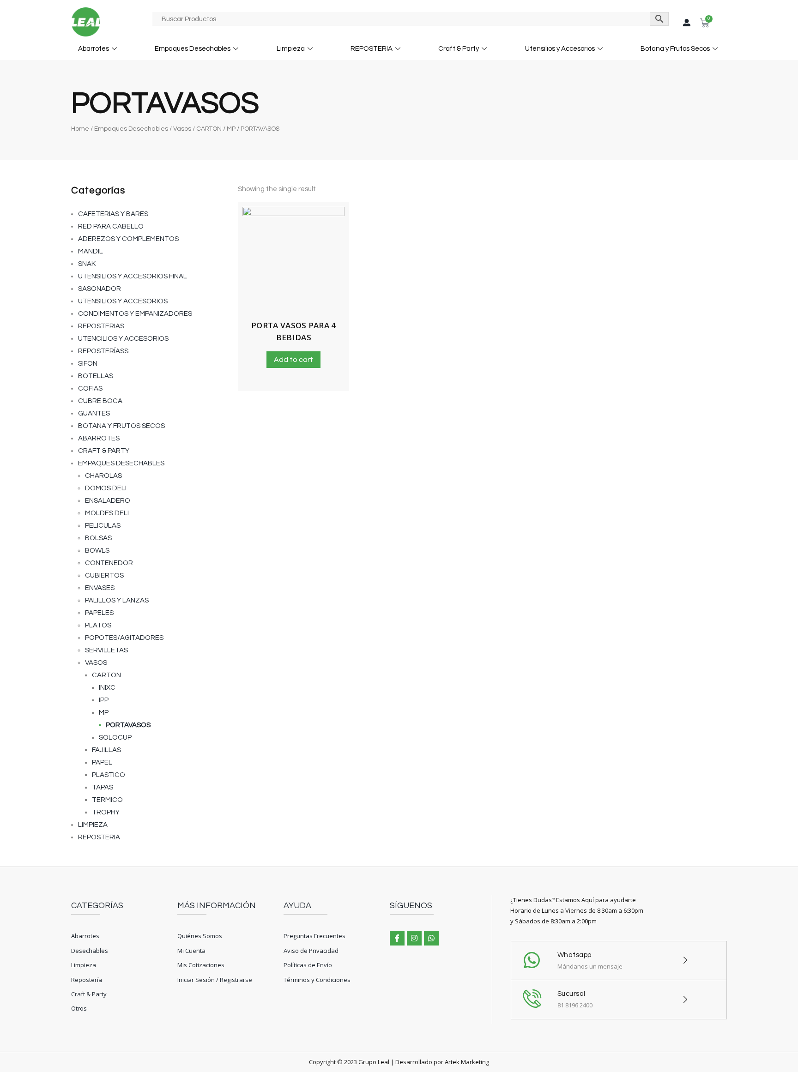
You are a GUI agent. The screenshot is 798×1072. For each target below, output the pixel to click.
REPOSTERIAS (101, 326)
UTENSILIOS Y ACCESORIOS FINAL (132, 276)
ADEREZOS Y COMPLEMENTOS (128, 238)
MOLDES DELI (107, 513)
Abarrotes (93, 48)
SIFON (87, 363)
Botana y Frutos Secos (675, 48)
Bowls (97, 550)
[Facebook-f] (397, 938)
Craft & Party (458, 48)
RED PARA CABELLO (111, 226)
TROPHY (106, 812)
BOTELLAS (95, 376)
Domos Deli (106, 488)
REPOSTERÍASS (103, 351)
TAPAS (102, 787)
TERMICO (107, 799)
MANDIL (90, 251)
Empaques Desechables (192, 48)
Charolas (103, 475)
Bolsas (98, 538)
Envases (100, 587)
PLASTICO (108, 774)
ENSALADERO (107, 500)
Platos (98, 625)
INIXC (107, 687)
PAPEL (102, 762)
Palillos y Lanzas (117, 600)
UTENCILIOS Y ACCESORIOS (123, 338)
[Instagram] (414, 938)
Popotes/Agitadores (124, 637)
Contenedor (109, 563)
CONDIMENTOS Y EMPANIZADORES (135, 313)
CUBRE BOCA (100, 400)
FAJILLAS (106, 750)
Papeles (99, 612)
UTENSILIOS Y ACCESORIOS (123, 301)
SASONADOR (99, 288)
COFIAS (90, 388)
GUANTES (94, 413)
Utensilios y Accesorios (560, 48)
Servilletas (106, 650)
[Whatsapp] (431, 938)
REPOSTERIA (372, 48)
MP (231, 129)
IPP (104, 700)
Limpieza (291, 48)
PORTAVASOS (128, 725)
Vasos (182, 129)
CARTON (209, 129)
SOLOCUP (115, 737)
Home (80, 129)
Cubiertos (104, 575)
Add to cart (293, 359)
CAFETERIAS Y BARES (113, 214)
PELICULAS (103, 525)
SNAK (87, 263)
